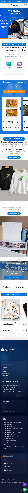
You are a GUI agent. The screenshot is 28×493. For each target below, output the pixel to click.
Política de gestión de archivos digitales (13, 428)
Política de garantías (8, 426)
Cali (4, 369)
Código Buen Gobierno (9, 411)
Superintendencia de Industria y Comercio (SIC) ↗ (14, 447)
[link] (14, 23)
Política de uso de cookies (10, 434)
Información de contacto (10, 440)
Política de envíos (8, 424)
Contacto (5, 407)
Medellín (5, 371)
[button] (3, 98)
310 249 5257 (11, 389)
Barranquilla (6, 373)
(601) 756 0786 (11, 387)
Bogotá (5, 367)
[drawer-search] (22, 5)
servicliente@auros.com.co (13, 385)
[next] (24, 23)
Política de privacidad (9, 430)
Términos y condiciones (9, 438)
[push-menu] (2, 5)
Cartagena (5, 375)
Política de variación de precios (11, 436)
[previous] (3, 23)
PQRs (5, 444)
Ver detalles (17, 127)
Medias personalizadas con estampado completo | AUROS (9, 324)
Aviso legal (6, 442)
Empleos (5, 409)
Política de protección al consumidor (12, 432)
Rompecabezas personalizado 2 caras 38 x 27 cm (11, 122)
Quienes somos (7, 405)
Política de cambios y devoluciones (12, 422)
